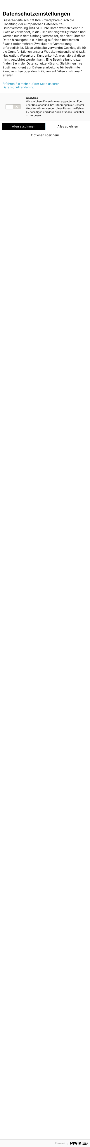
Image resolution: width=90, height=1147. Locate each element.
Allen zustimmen (23, 126)
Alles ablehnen (67, 126)
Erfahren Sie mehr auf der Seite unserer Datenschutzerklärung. (31, 85)
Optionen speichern (45, 135)
